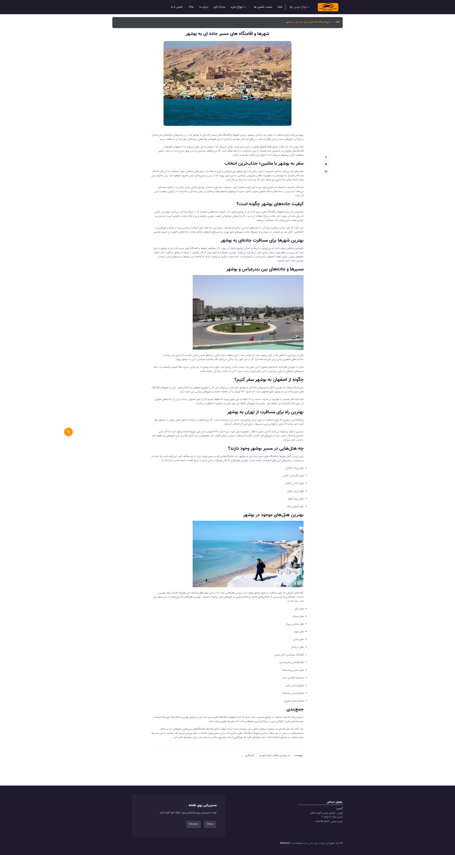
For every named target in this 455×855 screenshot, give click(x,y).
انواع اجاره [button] (237, 7)
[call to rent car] (68, 432)
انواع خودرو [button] (300, 7)
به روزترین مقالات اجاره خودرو (275, 755)
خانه (280, 7)
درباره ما (203, 7)
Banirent (285, 843)
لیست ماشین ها (263, 7)
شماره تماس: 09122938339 (329, 822)
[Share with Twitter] (326, 164)
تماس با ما (177, 7)
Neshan (193, 824)
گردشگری (249, 755)
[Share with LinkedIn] (326, 171)
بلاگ (191, 7)
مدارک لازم (219, 7)
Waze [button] (210, 824)
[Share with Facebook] (326, 157)
